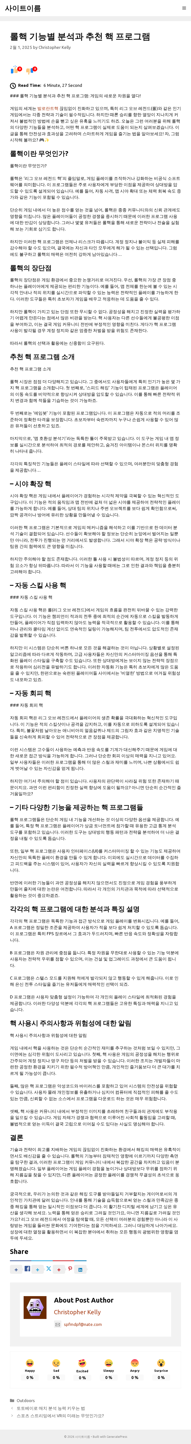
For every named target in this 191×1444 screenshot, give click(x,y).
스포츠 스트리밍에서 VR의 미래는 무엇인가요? (60, 1415)
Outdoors (26, 1400)
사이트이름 (23, 8)
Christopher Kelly (77, 1312)
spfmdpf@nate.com (83, 1324)
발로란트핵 (47, 108)
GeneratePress (117, 1436)
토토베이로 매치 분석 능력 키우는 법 (51, 1408)
